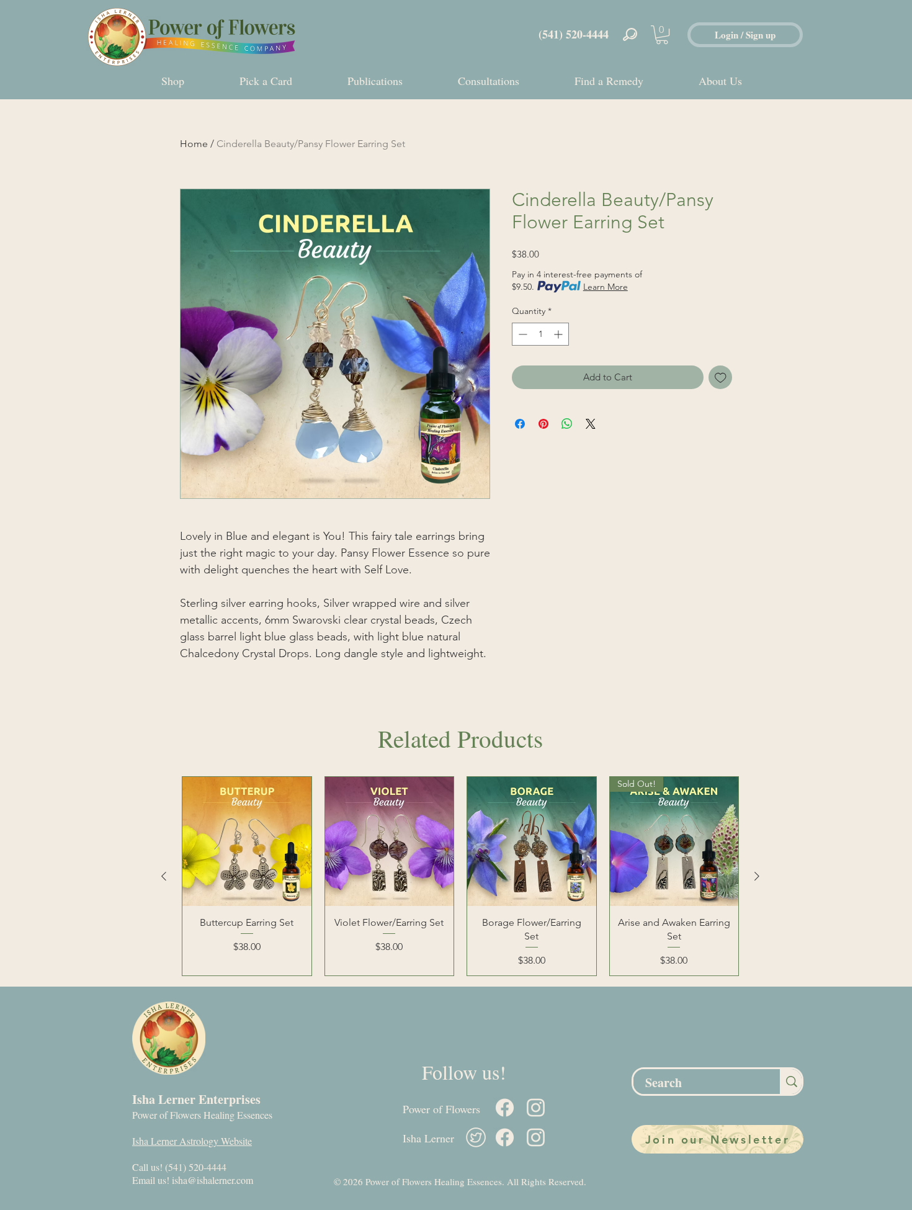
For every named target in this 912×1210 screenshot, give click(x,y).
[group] (460, 876)
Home (194, 144)
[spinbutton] (540, 334)
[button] (662, 34)
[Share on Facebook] (519, 423)
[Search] (791, 1081)
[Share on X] (590, 423)
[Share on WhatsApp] (567, 423)
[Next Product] (756, 876)
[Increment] (559, 334)
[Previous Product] (163, 876)
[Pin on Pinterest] (543, 423)
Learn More (605, 286)
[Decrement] (521, 334)
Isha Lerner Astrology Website (192, 1140)
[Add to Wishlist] (721, 377)
